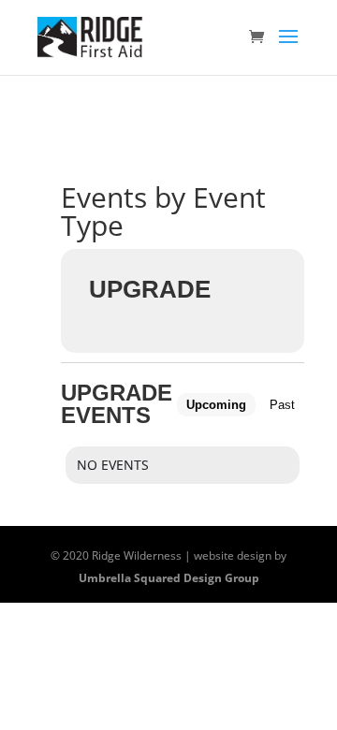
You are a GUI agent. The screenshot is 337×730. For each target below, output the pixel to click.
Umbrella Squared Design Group (169, 578)
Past (282, 405)
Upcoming (216, 405)
